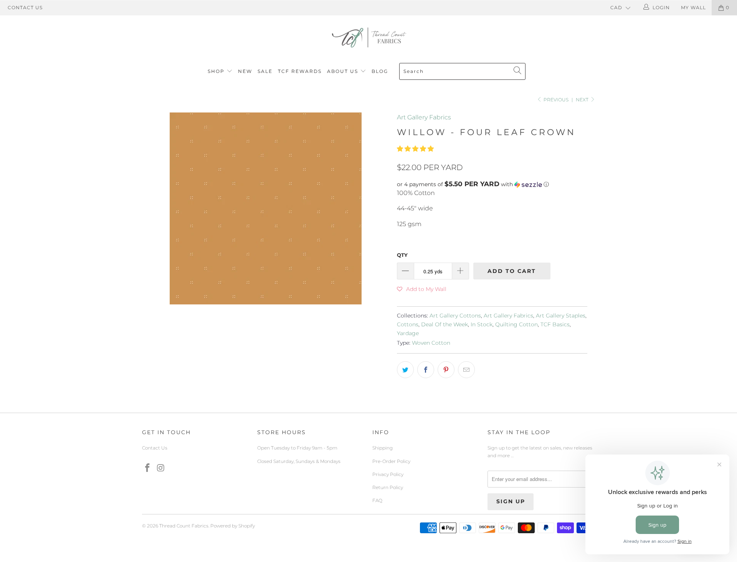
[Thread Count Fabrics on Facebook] (148, 468)
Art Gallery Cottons (455, 315)
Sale (265, 71)
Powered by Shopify (232, 526)
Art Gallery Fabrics (424, 117)
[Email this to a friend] (466, 369)
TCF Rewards (300, 71)
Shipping (382, 448)
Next (583, 99)
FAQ (377, 500)
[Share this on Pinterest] (446, 369)
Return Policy (387, 487)
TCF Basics (555, 324)
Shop (216, 71)
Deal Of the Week (444, 324)
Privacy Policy (387, 474)
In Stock (481, 324)
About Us (343, 71)
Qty (402, 255)
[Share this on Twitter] (405, 369)
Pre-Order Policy (391, 461)
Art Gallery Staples (560, 315)
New (245, 71)
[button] (415, 148)
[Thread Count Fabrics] (368, 37)
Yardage (408, 333)
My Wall (693, 7)
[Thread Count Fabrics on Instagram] (161, 468)
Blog (380, 71)
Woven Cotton (431, 342)
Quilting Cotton (516, 324)
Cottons (407, 324)
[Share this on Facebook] (425, 369)
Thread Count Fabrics (183, 526)
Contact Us (25, 7)
